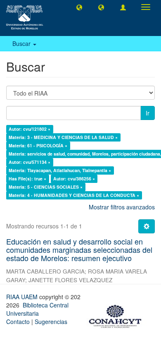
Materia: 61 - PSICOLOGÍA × (38, 145)
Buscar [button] (22, 43)
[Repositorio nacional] (117, 315)
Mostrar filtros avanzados (122, 207)
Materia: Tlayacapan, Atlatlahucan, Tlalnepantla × (60, 170)
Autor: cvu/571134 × (29, 162)
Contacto (18, 321)
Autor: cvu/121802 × (29, 129)
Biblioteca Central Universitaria (37, 309)
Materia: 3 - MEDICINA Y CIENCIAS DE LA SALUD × (63, 137)
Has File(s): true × (27, 178)
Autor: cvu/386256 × (74, 178)
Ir (147, 113)
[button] (79, 7)
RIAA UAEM (22, 297)
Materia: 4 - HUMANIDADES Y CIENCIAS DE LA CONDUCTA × (74, 195)
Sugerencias (51, 321)
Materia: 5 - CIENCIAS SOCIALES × (46, 187)
